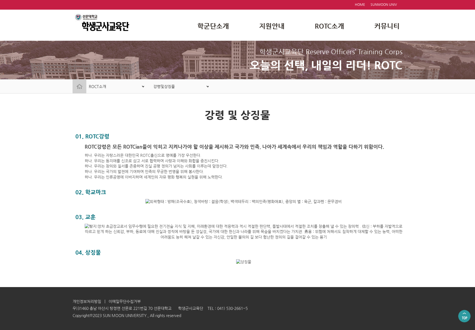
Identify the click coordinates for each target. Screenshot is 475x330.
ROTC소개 (329, 26)
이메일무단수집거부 (125, 301)
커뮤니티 (387, 26)
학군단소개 (213, 26)
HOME (360, 4)
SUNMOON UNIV (384, 4)
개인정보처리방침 (87, 301)
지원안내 (272, 26)
